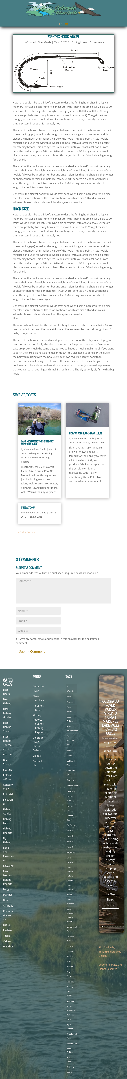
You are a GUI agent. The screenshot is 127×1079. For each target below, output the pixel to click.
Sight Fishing (70, 1026)
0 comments (97, 42)
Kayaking (8, 866)
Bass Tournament (72, 728)
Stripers (70, 1067)
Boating (7, 769)
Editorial (8, 794)
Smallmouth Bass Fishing (72, 1047)
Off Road (8, 905)
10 (123, 926)
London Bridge (70, 953)
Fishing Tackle (70, 817)
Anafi (69, 696)
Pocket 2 (70, 981)
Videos (7, 941)
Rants (6, 924)
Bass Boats (69, 709)
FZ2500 (70, 830)
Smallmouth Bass (72, 1036)
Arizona (70, 702)
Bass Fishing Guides (7, 713)
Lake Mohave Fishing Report (70, 915)
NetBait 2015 (28, 507)
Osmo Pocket (70, 974)
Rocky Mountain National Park (71, 1012)
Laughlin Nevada (70, 938)
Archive (39, 700)
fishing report (70, 808)
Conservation (72, 785)
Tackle (6, 935)
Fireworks (71, 791)
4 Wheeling (71, 688)
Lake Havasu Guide (70, 889)
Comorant (71, 780)
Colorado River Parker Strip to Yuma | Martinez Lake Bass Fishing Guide (110, 717)
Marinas (8, 894)
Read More (110, 902)
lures (69, 961)
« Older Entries (26, 532)
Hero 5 (70, 836)
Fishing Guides (36, 453)
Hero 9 (70, 847)
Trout (69, 1072)
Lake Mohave (70, 901)
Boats (69, 755)
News (6, 900)
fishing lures (70, 798)
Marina (70, 966)
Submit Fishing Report (39, 728)
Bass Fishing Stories (7, 727)
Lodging (7, 889)
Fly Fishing (71, 825)
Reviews (7, 930)
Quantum (71, 1001)
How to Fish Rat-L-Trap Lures (85, 433)
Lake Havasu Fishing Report (70, 873)
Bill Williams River (70, 740)
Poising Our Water (70, 991)
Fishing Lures (79, 42)
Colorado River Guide (38, 42)
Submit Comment (32, 651)
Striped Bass (70, 1059)
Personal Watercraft (8, 915)
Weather (8, 946)
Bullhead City (70, 763)
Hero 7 (70, 841)
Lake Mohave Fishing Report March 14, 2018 (37, 443)
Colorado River (71, 772)
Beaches (8, 754)
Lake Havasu (70, 859)
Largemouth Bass (72, 929)
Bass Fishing (83, 442)
